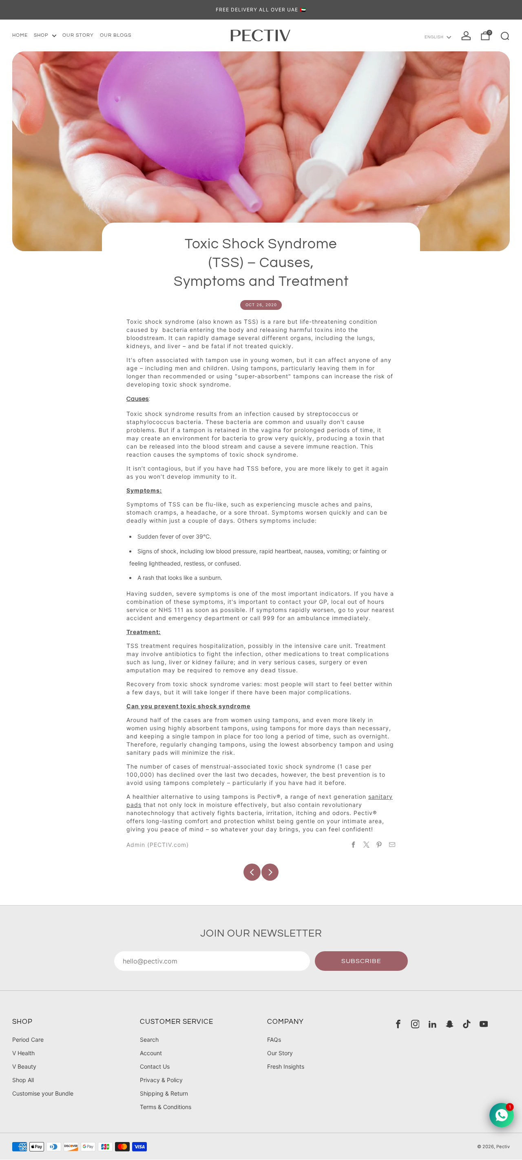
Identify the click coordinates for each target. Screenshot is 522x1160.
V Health (23, 1053)
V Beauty (24, 1066)
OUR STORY (78, 35)
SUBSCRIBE (361, 961)
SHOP (41, 35)
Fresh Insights (285, 1066)
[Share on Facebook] (353, 844)
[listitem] (261, 10)
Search (149, 1039)
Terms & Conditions (165, 1106)
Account (151, 1053)
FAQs (274, 1039)
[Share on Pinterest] (379, 844)
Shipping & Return (164, 1093)
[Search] (505, 36)
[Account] (466, 36)
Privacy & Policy (161, 1079)
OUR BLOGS (115, 35)
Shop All (23, 1079)
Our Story (280, 1053)
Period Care (28, 1039)
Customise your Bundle (42, 1093)
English (434, 37)
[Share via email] (392, 844)
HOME (20, 35)
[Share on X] (366, 844)
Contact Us (155, 1066)
